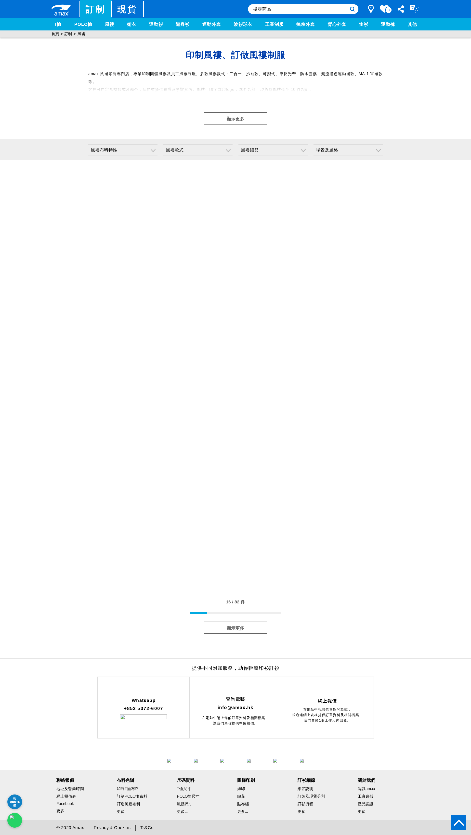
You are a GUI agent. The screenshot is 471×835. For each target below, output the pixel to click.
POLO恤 (83, 24)
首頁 (55, 34)
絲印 (241, 789)
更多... (61, 811)
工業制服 (274, 24)
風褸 (109, 24)
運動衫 (156, 24)
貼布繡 (243, 804)
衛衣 (131, 24)
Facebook (65, 804)
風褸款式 (174, 150)
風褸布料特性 (104, 150)
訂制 (96, 9)
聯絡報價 (65, 780)
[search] (352, 9)
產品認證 (365, 804)
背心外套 (337, 24)
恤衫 (363, 24)
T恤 (58, 24)
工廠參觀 (365, 796)
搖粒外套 (305, 24)
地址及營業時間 (70, 789)
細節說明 (305, 789)
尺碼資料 (186, 780)
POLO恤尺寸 (188, 796)
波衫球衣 (243, 24)
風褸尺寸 (185, 804)
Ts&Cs (146, 827)
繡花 (241, 796)
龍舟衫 (183, 24)
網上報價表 (66, 796)
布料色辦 (125, 780)
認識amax (366, 789)
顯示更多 (235, 118)
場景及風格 (327, 150)
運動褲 (388, 24)
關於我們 (366, 780)
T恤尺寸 (184, 789)
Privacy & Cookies (112, 827)
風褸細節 (250, 150)
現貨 (128, 9)
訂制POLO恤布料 (132, 796)
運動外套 (211, 24)
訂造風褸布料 (128, 804)
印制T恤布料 (128, 789)
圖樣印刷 (246, 780)
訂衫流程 (305, 804)
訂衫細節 (306, 780)
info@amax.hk (235, 707)
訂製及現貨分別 (311, 796)
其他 (412, 24)
